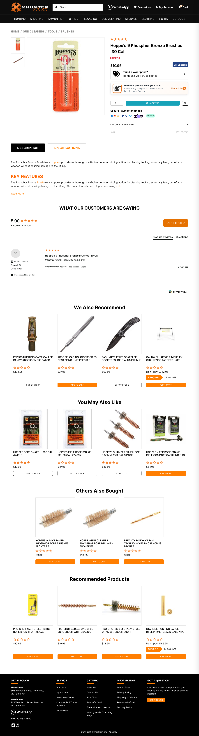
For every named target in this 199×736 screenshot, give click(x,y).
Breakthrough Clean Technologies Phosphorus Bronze (142, 543)
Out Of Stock (33, 385)
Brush (40, 182)
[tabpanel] (33, 350)
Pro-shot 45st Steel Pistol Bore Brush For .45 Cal (31, 630)
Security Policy (124, 707)
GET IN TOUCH (156, 700)
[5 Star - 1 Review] (146, 39)
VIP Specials (180, 64)
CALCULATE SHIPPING (122, 124)
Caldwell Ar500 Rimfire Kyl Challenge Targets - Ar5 (165, 359)
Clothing (147, 18)
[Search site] (56, 7)
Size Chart (92, 697)
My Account (62, 692)
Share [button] (83, 267)
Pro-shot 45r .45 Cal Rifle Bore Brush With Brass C (75, 630)
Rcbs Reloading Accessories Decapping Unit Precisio (77, 359)
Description (28, 148)
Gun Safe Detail (94, 702)
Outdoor (179, 18)
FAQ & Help (62, 710)
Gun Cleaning (111, 18)
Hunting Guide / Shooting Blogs (99, 714)
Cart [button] (184, 7)
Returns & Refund (126, 702)
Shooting (36, 18)
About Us (91, 687)
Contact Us (92, 692)
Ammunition (56, 18)
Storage (131, 18)
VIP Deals (61, 687)
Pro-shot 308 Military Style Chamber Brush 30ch (121, 630)
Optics (73, 18)
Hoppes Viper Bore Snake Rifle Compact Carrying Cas (165, 454)
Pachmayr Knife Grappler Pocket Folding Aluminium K (121, 359)
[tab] (28, 147)
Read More (17, 193)
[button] (185, 103)
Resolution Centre (65, 697)
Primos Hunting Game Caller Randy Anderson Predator (33, 359)
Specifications (67, 148)
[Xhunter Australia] (29, 7)
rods (118, 186)
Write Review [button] (176, 223)
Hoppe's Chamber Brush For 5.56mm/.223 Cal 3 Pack (121, 454)
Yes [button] (70, 267)
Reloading (90, 18)
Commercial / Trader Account (66, 704)
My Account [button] (166, 7)
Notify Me (153, 103)
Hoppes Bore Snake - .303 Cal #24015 (33, 454)
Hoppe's (56, 162)
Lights (163, 18)
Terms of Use (123, 687)
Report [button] (76, 267)
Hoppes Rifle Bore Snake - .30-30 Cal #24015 (75, 454)
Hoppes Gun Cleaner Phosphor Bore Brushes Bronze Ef (51, 543)
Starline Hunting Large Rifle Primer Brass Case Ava (165, 630)
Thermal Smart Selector (99, 707)
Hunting (20, 18)
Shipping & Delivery (127, 697)
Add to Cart (77, 385)
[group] (27, 221)
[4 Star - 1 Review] (121, 463)
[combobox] (78, 7)
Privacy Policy (124, 692)
